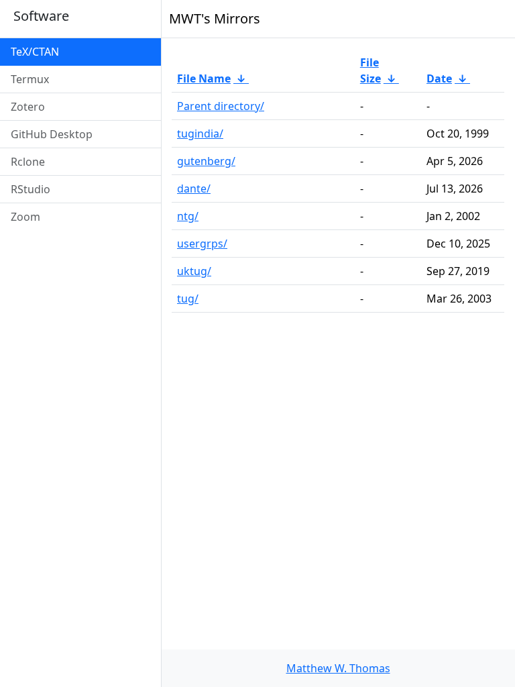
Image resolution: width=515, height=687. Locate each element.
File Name (204, 78)
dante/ (194, 188)
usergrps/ (202, 243)
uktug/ (194, 271)
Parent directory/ (220, 106)
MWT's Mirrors (214, 18)
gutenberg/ (206, 161)
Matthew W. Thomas (338, 668)
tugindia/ (200, 133)
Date (439, 78)
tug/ (187, 298)
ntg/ (187, 216)
